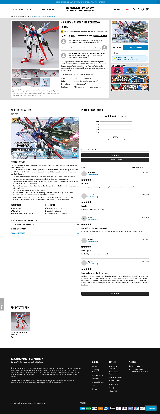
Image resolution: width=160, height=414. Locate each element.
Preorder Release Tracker (114, 373)
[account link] (138, 9)
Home (13, 16)
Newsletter (95, 379)
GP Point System (97, 375)
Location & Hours (98, 382)
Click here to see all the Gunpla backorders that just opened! (80, 2)
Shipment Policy (114, 381)
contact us (59, 383)
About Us (95, 366)
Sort (133, 167)
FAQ (93, 385)
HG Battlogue (79, 84)
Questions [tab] (95, 150)
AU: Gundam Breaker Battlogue (84, 81)
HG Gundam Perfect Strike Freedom (19, 333)
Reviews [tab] (85, 150)
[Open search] (134, 9)
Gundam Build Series (24, 16)
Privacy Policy (113, 391)
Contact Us (95, 389)
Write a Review (116, 160)
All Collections (113, 384)
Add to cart (137, 47)
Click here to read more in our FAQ (127, 59)
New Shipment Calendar (114, 367)
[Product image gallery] (35, 44)
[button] (147, 9)
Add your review (100, 36)
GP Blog (111, 388)
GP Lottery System (95, 371)
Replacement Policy (115, 377)
